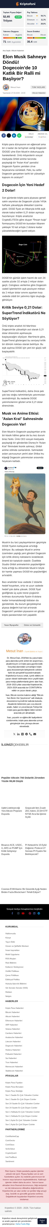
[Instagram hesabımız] (15, 1222)
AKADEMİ (8, 39)
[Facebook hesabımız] (5, 1222)
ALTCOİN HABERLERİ (13, 33)
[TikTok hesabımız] (24, 1222)
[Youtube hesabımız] (19, 1222)
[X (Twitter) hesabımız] (10, 1222)
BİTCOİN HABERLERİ (13, 28)
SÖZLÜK (7, 44)
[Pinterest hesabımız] (29, 1222)
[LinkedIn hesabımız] (34, 1222)
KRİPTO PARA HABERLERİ (15, 22)
